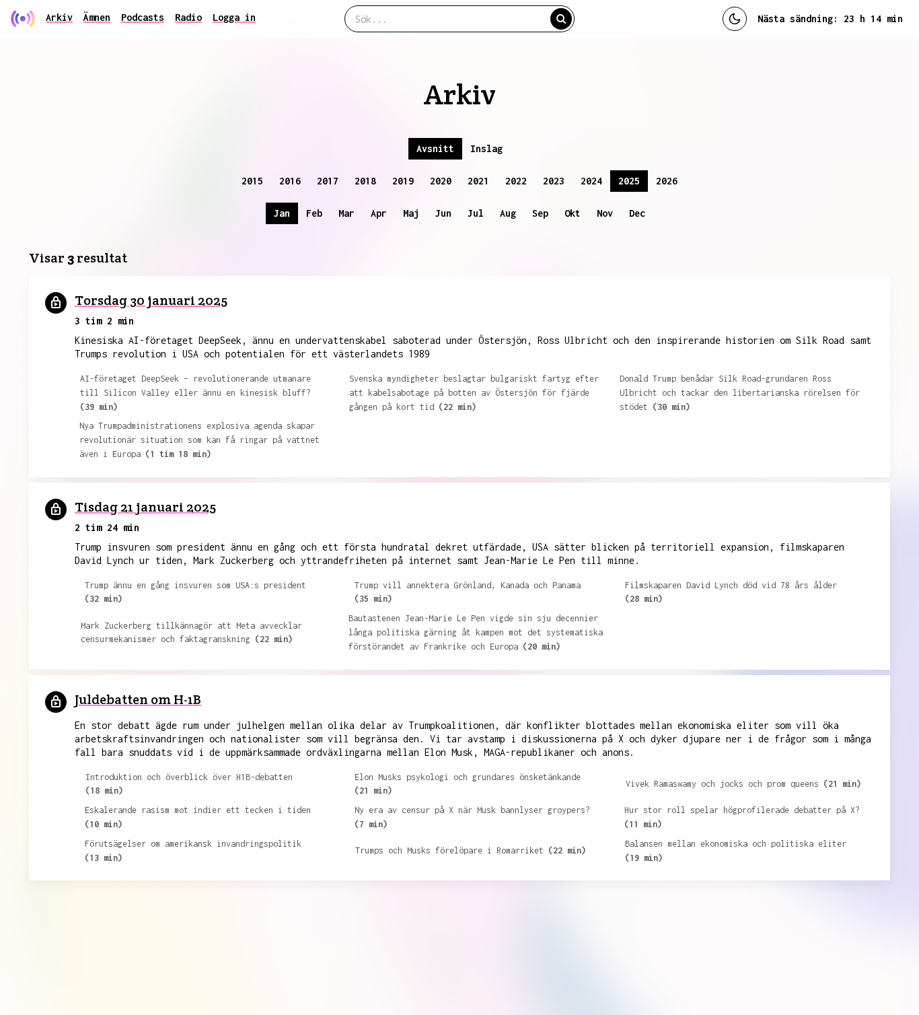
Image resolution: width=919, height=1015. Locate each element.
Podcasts (142, 17)
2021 (478, 180)
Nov (605, 213)
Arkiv (59, 17)
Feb (314, 213)
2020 (440, 180)
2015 (252, 180)
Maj (411, 213)
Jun (443, 213)
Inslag (486, 148)
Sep (540, 213)
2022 (516, 180)
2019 (403, 180)
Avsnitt (435, 148)
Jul (476, 213)
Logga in (234, 17)
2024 (591, 180)
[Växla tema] (735, 19)
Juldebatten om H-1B (138, 699)
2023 (553, 180)
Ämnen (96, 17)
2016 (290, 180)
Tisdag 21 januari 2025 (145, 507)
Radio (188, 17)
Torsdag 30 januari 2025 (151, 300)
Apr (379, 213)
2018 (365, 180)
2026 (666, 180)
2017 (327, 180)
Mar (346, 213)
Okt (572, 213)
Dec (637, 213)
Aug (508, 213)
